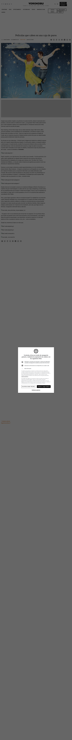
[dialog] (36, 370)
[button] (36, 369)
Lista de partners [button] (24, 376)
